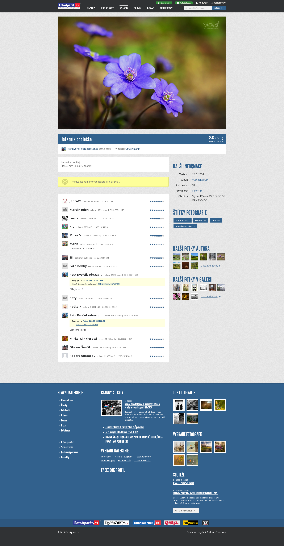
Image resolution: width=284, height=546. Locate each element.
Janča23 (75, 201)
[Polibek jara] (203, 256)
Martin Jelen (79, 209)
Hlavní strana (67, 400)
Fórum (137, 7)
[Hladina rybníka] (221, 287)
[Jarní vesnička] (176, 256)
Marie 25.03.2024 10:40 (93, 280)
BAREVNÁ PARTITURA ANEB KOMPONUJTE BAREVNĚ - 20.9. (195, 493)
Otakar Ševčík (80, 347)
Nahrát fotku (185, 3)
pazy (73, 298)
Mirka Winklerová (83, 338)
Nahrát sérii (165, 3)
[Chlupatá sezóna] (221, 256)
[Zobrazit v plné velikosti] (142, 73)
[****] (194, 296)
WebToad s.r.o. (219, 532)
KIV (72, 227)
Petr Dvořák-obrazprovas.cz (82, 148)
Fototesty (107, 7)
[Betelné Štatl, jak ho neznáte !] (185, 265)
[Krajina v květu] (176, 265)
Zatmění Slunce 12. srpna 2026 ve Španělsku (124, 427)
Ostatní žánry (132, 148)
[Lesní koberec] (185, 256)
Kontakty (65, 457)
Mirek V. (76, 235)
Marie (74, 244)
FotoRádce (106, 456)
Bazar (150, 7)
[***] (212, 287)
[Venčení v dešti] (203, 287)
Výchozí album (200, 179)
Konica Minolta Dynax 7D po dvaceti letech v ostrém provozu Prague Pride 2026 (142, 405)
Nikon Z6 (197, 190)
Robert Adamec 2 (82, 356)
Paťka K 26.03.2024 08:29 (94, 321)
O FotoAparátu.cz (142, 460)
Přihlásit (203, 3)
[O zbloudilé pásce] (176, 287)
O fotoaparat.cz (67, 442)
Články (91, 7)
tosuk (74, 218)
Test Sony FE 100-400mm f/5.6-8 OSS (121, 432)
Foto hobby (78, 266)
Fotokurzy (166, 7)
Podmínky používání (69, 452)
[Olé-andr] (176, 296)
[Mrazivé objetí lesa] (212, 256)
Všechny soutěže (184, 511)
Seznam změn (67, 447)
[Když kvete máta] (185, 287)
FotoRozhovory (143, 456)
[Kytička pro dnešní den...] (185, 296)
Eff (71, 257)
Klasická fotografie (124, 456)
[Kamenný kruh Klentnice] (194, 256)
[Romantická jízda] (194, 287)
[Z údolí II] (194, 265)
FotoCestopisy (108, 460)
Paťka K (75, 306)
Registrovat (220, 3)
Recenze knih (124, 460)
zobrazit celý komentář (109, 283)
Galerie (124, 7)
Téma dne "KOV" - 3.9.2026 (183, 483)
